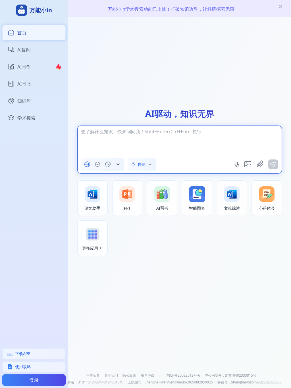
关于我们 (111, 375)
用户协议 (147, 375)
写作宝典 (93, 375)
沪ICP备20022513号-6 (182, 375)
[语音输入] (237, 164)
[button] (118, 164)
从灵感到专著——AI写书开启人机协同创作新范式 (171, 9)
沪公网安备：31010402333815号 (230, 375)
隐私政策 (129, 375)
